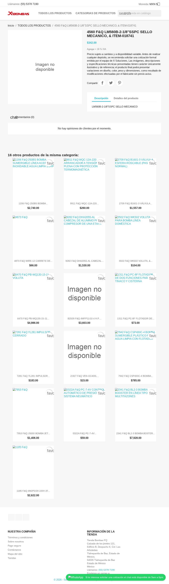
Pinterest (119, 83)
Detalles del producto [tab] (126, 98)
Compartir (102, 83)
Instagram (18, 517)
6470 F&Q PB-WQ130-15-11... (33, 318)
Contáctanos (14, 549)
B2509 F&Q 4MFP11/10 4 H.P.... (84, 318)
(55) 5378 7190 (29, 4)
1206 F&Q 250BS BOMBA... (33, 203)
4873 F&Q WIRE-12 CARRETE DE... (33, 261)
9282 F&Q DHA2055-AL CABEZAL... (84, 261)
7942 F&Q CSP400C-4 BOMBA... (135, 376)
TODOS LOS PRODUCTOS (55, 13)
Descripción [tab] (101, 98)
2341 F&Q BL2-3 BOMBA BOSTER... (135, 433)
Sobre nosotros (16, 541)
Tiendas (12, 558)
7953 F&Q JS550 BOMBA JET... (33, 433)
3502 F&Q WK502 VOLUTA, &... (135, 261)
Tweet (111, 83)
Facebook (11, 517)
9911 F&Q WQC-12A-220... (84, 203)
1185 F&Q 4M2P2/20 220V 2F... (33, 491)
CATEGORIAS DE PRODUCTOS (96, 13)
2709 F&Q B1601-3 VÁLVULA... (135, 203)
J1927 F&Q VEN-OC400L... (84, 376)
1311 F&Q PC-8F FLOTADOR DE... (135, 318)
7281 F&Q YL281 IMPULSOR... (33, 376)
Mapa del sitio (15, 554)
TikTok (26, 517)
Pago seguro (14, 545)
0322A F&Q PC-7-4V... (84, 433)
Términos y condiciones (20, 537)
